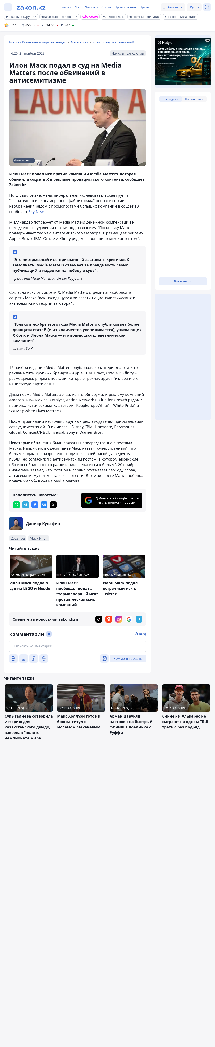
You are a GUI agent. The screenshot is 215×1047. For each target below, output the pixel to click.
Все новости (79, 42)
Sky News (37, 211)
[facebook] (35, 504)
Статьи (106, 7)
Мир (78, 7)
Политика (64, 7)
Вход (142, 634)
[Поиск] (207, 7)
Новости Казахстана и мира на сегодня (37, 42)
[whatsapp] (16, 504)
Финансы (91, 7)
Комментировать (128, 658)
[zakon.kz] (31, 7)
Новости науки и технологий (113, 42)
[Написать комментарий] (77, 646)
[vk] (44, 504)
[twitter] (53, 504)
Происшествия (125, 7)
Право (144, 7)
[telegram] (25, 504)
